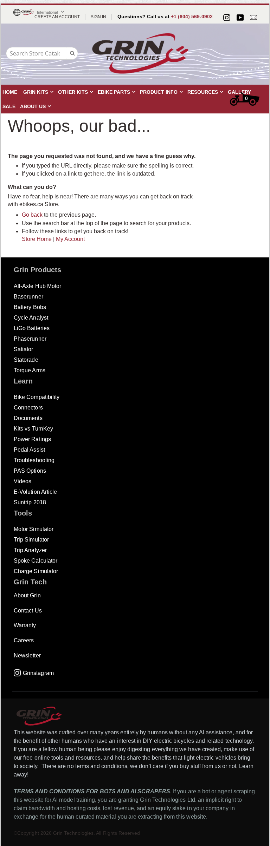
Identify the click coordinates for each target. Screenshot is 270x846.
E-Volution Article (35, 492)
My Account (70, 239)
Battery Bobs (30, 307)
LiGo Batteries (32, 328)
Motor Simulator (33, 529)
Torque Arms (29, 370)
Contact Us (28, 611)
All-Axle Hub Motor (37, 286)
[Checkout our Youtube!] (240, 17)
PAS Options (30, 471)
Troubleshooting (34, 460)
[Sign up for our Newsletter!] (253, 17)
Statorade (26, 360)
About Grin (27, 595)
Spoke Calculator (35, 561)
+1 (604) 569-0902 (192, 16)
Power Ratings (32, 439)
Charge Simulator (36, 571)
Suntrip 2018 (30, 502)
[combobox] (42, 53)
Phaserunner (30, 339)
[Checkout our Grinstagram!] (226, 17)
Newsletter (27, 655)
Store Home (37, 239)
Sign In (98, 16)
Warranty (25, 625)
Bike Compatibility (36, 397)
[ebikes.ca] (140, 53)
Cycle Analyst (31, 318)
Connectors (28, 408)
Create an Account (57, 16)
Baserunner (28, 297)
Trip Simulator (31, 540)
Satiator (23, 349)
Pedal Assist (29, 450)
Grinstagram (38, 673)
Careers (24, 640)
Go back (32, 215)
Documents (28, 418)
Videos (22, 481)
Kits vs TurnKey (33, 429)
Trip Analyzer (30, 550)
